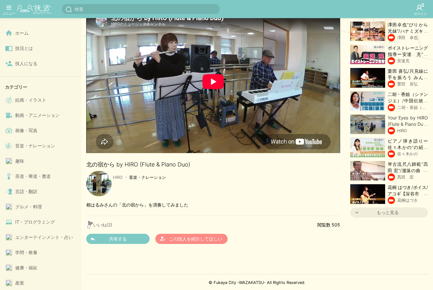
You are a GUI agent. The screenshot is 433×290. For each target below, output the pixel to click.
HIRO (118, 177)
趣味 (19, 161)
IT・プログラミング (35, 222)
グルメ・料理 (28, 206)
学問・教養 (26, 252)
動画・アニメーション (37, 115)
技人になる (26, 63)
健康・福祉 (26, 267)
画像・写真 (26, 130)
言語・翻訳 (26, 191)
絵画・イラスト (30, 100)
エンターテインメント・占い (44, 237)
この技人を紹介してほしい (190, 238)
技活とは (24, 48)
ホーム (22, 33)
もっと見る (388, 212)
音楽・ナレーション (35, 145)
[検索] (69, 9)
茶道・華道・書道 (33, 176)
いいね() (102, 224)
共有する (118, 238)
